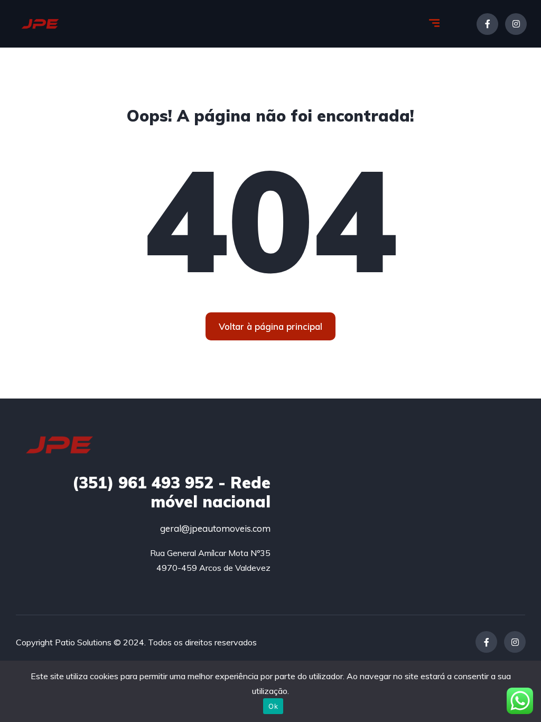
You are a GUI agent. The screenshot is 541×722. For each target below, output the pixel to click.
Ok (273, 706)
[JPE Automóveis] (40, 23)
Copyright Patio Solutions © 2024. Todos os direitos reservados (136, 642)
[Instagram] (516, 24)
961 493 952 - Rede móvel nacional (171, 492)
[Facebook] (487, 24)
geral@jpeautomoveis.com (215, 528)
